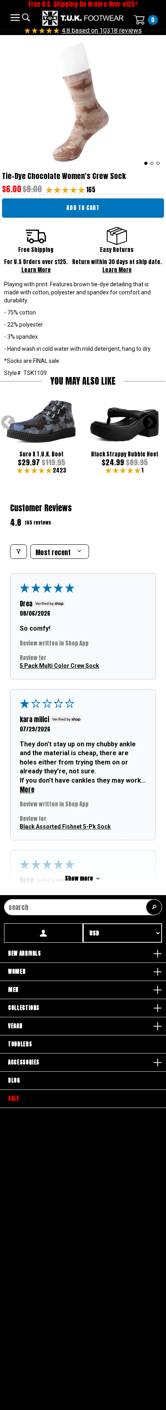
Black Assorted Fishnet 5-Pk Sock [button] (65, 826)
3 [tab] (158, 163)
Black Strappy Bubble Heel (124, 454)
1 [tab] (146, 163)
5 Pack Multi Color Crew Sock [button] (59, 665)
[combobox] (83, 907)
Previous (8, 423)
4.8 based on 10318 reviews (102, 30)
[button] (66, 189)
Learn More (36, 270)
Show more (79, 878)
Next (150, 423)
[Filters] (18, 551)
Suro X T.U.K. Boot (41, 454)
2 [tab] (152, 163)
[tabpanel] (83, 101)
